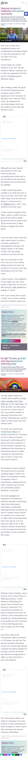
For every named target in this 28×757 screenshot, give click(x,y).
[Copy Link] (4, 755)
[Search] (23, 3)
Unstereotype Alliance (9, 432)
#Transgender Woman (14, 345)
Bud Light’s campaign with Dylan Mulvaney (13, 401)
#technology (5, 345)
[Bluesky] (20, 755)
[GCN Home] (4, 3)
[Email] (1, 755)
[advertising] (14, 385)
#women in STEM (5, 348)
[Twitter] (11, 755)
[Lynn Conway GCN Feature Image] (14, 35)
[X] (17, 755)
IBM (14, 287)
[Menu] (26, 3)
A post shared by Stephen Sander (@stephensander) (14, 158)
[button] (26, 14)
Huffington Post (9, 204)
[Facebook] (7, 755)
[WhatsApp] (14, 755)
